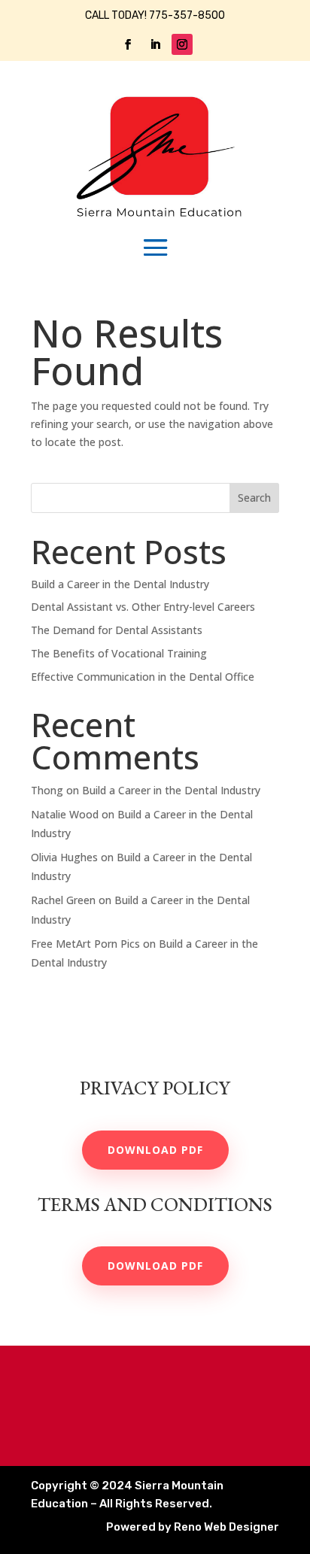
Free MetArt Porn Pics (85, 943)
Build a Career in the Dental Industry (120, 584)
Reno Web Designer (192, 1527)
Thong (47, 790)
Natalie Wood (65, 814)
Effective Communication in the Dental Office (142, 676)
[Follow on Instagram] (182, 44)
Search (254, 497)
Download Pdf (155, 1150)
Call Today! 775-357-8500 (155, 15)
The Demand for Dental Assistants (116, 630)
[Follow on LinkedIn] (155, 44)
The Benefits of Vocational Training (119, 653)
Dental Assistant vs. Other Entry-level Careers (143, 606)
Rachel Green (63, 900)
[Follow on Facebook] (127, 44)
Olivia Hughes (64, 857)
